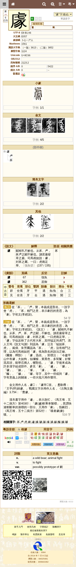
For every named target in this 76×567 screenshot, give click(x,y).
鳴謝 (14, 534)
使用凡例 (31, 527)
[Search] (44, 4)
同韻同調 (48, 444)
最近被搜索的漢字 (38, 530)
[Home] (13, 4)
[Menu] (4, 4)
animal (52, 458)
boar (43, 458)
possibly (38, 466)
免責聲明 (50, 534)
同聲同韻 (36, 444)
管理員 (38, 539)
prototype (50, 466)
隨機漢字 (56, 527)
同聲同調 (60, 444)
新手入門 (18, 527)
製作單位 (24, 534)
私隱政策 (37, 534)
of (58, 466)
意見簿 (62, 534)
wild (37, 458)
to (34, 462)
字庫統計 (44, 527)
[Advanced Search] (52, 4)
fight (59, 458)
